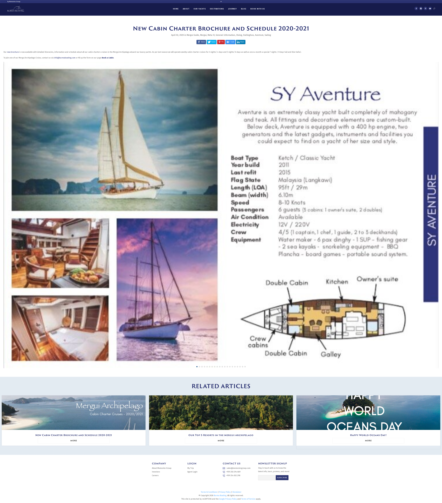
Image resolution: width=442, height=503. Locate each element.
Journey (232, 9)
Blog (243, 9)
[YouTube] (430, 8)
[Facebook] (416, 8)
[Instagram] (421, 8)
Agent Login (192, 472)
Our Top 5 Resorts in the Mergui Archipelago (220, 435)
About (186, 9)
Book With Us (257, 9)
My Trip (190, 468)
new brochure (13, 52)
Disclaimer (236, 492)
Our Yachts (199, 9)
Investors (156, 472)
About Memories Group (161, 468)
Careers (155, 475)
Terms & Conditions (209, 492)
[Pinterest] (425, 8)
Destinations (217, 9)
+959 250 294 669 (233, 472)
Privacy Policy (225, 492)
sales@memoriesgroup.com (238, 468)
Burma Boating (220, 495)
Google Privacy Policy (228, 499)
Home (176, 9)
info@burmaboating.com (64, 58)
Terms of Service (248, 499)
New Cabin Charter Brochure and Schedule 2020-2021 (73, 435)
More (73, 440)
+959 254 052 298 (233, 475)
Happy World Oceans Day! (368, 435)
